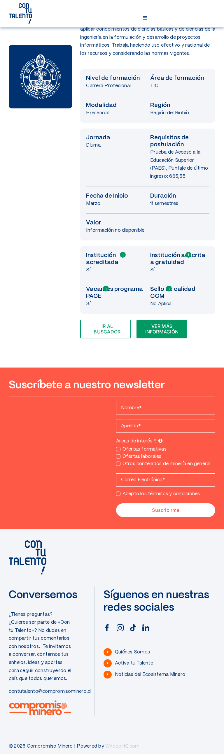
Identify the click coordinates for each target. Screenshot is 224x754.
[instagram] (120, 627)
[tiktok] (133, 627)
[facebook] (107, 627)
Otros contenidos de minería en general (167, 464)
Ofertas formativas (145, 449)
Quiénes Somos (132, 652)
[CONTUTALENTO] (20, 5)
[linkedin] (145, 627)
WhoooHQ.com (122, 746)
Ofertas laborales (142, 456)
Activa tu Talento (134, 663)
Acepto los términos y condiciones (161, 494)
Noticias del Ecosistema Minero (150, 674)
